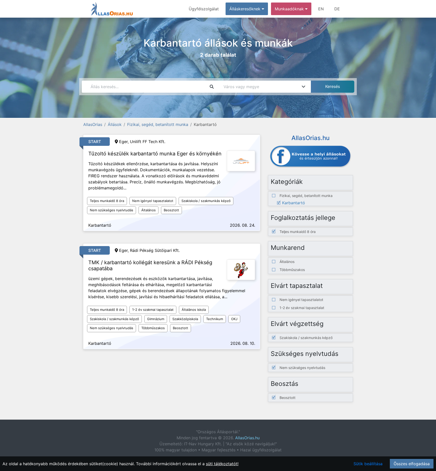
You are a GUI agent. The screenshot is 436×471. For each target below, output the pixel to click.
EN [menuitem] (321, 8)
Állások (115, 124)
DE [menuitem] (337, 8)
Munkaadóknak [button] (290, 8)
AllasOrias (92, 124)
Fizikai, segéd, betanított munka (157, 124)
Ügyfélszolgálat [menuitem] (204, 8)
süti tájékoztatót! (222, 463)
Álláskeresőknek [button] (245, 8)
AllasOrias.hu (247, 437)
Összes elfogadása (412, 463)
